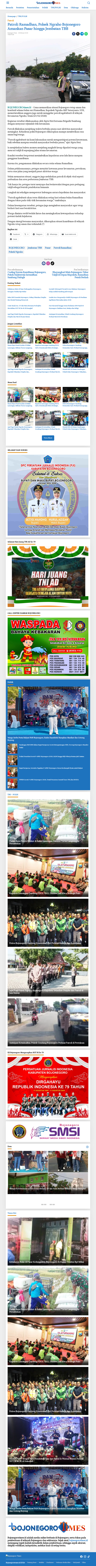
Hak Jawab (76, 1562)
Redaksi (41, 1562)
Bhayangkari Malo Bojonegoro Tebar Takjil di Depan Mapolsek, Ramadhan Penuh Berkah (70, 273)
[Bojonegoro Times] (48, 2)
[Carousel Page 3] (48, 1204)
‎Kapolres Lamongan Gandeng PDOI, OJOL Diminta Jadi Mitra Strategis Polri (47, 346)
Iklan (84, 1562)
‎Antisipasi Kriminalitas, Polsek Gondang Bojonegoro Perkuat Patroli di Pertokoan (66, 315)
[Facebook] (44, 263)
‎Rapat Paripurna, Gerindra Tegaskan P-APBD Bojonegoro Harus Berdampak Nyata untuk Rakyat (51, 768)
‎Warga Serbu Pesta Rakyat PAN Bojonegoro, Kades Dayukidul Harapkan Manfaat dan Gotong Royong (46, 739)
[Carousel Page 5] (53, 1204)
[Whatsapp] (86, 34)
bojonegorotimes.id (78, 1540)
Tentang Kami (31, 1562)
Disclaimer (50, 1562)
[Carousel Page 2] (45, 1204)
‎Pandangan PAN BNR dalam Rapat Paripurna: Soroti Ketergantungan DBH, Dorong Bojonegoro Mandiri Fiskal (53, 746)
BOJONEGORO (17, 247)
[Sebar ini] (74, 34)
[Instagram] (48, 263)
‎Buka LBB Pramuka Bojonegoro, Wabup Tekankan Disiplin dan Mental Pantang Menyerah (27, 299)
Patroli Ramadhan (62, 247)
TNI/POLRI (11, 34)
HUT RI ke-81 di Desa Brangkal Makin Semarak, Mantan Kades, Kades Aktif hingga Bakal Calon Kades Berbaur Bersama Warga (46, 1187)
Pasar (48, 247)
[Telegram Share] (82, 34)
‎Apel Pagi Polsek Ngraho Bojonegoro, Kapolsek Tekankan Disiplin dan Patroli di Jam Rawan (26, 315)
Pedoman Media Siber (63, 1562)
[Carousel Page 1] (42, 1204)
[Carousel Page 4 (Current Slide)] (51, 1204)
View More (48, 438)
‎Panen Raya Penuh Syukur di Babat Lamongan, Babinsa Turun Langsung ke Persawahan (20, 346)
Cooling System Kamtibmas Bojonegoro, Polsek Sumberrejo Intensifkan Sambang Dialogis (27, 273)
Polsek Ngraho (16, 252)
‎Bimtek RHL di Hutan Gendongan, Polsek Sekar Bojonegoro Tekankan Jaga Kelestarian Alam (74, 370)
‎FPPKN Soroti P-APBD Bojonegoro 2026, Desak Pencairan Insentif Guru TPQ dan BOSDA (49, 780)
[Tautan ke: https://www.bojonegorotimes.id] (87, 1147)
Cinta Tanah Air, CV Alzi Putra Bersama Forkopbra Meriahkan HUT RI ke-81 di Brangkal (24, 307)
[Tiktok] (52, 263)
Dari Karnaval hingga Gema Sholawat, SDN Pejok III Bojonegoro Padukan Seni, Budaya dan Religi (66, 307)
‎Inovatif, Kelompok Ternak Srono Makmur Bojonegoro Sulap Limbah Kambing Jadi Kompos (67, 290)
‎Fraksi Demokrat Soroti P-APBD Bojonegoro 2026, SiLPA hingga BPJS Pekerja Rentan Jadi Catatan (51, 756)
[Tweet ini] (78, 34)
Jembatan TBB (35, 247)
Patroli (11, 20)
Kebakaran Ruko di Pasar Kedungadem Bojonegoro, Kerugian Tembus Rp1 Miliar (24, 290)
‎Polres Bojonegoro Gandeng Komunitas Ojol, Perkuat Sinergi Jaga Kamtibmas (75, 346)
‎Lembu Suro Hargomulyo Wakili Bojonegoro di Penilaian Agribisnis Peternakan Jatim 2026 (68, 299)
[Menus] (8, 3)
